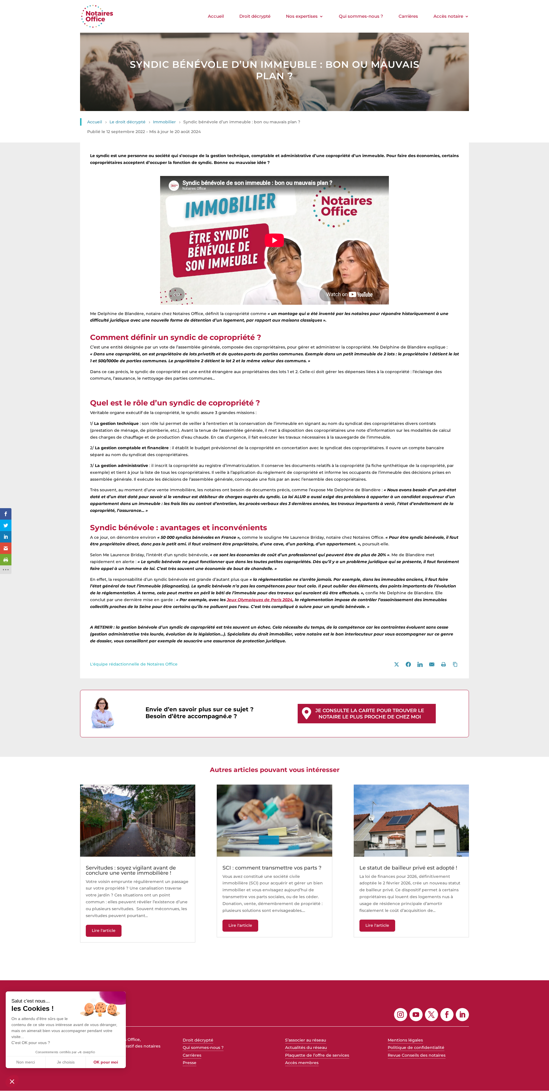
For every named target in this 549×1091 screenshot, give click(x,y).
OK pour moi (106, 1062)
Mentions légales (405, 1040)
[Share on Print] (443, 664)
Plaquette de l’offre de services (317, 1055)
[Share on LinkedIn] (420, 664)
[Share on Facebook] (408, 664)
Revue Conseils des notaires (416, 1055)
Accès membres (302, 1062)
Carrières (408, 16)
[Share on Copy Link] (455, 664)
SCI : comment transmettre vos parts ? (271, 868)
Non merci (25, 1062)
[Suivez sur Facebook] (446, 1014)
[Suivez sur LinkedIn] (462, 1014)
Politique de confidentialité (416, 1047)
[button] (12, 1081)
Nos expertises (302, 16)
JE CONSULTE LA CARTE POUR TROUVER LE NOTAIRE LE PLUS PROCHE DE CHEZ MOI (369, 714)
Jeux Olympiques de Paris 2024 (260, 599)
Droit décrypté (254, 16)
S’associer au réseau (305, 1040)
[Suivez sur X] (431, 1014)
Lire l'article (104, 930)
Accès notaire (448, 16)
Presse (189, 1062)
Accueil (216, 16)
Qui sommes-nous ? (361, 16)
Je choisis (66, 1062)
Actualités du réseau (306, 1047)
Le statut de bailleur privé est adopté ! (408, 868)
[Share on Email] (432, 664)
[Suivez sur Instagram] (400, 1014)
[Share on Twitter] (396, 664)
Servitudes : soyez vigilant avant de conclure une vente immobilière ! (131, 870)
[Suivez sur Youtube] (416, 1014)
